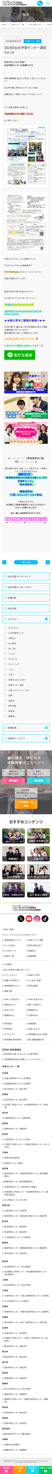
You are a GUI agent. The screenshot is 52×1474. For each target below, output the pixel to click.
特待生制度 (33, 985)
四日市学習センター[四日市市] (17, 1285)
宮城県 (5, 1094)
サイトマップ (9, 1034)
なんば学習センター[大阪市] (16, 1301)
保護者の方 (33, 1010)
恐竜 (10, 695)
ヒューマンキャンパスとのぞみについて (20, 934)
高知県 (5, 1372)
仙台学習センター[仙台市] (15, 1099)
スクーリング (13, 664)
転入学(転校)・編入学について (17, 969)
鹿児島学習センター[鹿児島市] (17, 1434)
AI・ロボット (13, 627)
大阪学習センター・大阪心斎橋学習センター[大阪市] (26, 1295)
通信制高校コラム (11, 985)
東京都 (5, 1168)
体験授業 (38, 780)
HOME (3, 24)
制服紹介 (32, 950)
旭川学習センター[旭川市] (15, 1089)
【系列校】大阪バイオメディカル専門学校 (21, 1054)
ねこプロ (12, 648)
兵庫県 (5, 1317)
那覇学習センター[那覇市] (15, 1450)
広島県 (5, 1327)
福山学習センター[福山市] (15, 1346)
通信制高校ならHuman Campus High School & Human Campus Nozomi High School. (27, 1461)
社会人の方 (9, 1010)
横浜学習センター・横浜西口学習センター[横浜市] (25, 1216)
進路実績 (32, 956)
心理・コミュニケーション (18, 690)
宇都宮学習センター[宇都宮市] (17, 1118)
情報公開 (8, 991)
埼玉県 (5, 1134)
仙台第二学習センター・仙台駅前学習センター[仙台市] (26, 1106)
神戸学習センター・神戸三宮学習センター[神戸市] (25, 1322)
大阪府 (5, 1290)
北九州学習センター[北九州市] (17, 1388)
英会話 (11, 711)
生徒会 (11, 700)
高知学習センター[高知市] (15, 1378)
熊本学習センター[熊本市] (15, 1412)
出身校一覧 (9, 956)
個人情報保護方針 (36, 1039)
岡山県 (5, 1351)
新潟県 (5, 1221)
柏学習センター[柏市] (13, 1163)
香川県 (5, 1362)
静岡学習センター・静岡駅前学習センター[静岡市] (25, 1248)
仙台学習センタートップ (19, 576)
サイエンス (12, 659)
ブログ (11, 674)
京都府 (5, 1306)
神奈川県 (6, 1205)
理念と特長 (9, 929)
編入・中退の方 (34, 1004)
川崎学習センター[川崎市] (15, 1210)
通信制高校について (12, 940)
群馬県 (5, 1123)
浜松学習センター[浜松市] (15, 1253)
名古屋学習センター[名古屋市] (17, 1266)
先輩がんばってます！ (17, 679)
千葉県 (5, 1152)
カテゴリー (13, 619)
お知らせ (12, 638)
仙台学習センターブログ (19, 587)
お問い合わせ (34, 1029)
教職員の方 (9, 1015)
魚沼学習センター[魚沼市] (15, 1232)
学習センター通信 (15, 685)
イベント (11, 653)
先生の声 (12, 608)
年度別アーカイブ (16, 738)
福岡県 (5, 1383)
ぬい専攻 (12, 643)
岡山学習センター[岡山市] (15, 1356)
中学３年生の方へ (35, 999)
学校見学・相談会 (26, 804)
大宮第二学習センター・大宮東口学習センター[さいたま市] (27, 1145)
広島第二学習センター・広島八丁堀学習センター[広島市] (26, 1339)
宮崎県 (5, 1418)
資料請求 (13, 780)
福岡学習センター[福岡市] (15, 1394)
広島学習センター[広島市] (15, 1333)
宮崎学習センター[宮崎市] (15, 1423)
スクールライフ (10, 975)
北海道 (5, 1073)
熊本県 (5, 1407)
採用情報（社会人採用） (38, 1034)
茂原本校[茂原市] (12, 1157)
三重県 (5, 1279)
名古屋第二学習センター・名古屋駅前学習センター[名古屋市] (25, 1273)
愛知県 (5, 1261)
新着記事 (12, 727)
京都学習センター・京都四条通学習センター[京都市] (26, 1311)
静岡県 (5, 1242)
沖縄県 (5, 1439)
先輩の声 (12, 597)
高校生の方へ (10, 1004)
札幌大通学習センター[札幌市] (17, 1078)
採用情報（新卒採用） (13, 1039)
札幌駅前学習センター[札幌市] (17, 1083)
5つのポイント (10, 950)
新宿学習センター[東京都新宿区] (18, 1181)
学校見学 (8, 1029)
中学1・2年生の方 (11, 999)
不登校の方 (33, 1015)
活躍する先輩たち (11, 980)
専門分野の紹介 (35, 945)
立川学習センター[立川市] (15, 1200)
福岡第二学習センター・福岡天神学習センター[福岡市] (26, 1400)
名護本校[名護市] (12, 1444)
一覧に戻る (26, 562)
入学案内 (8, 964)
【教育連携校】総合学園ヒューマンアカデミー (23, 1059)
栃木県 (5, 1112)
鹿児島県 (6, 1428)
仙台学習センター (35, 24)
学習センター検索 (35, 940)
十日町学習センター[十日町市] (17, 1237)
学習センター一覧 (17, 24)
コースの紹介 (10, 945)
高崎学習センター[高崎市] (15, 1128)
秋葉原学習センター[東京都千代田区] (20, 1186)
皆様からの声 (34, 975)
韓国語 (11, 716)
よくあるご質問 (34, 980)
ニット (10, 669)
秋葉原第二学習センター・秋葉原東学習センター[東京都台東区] (26, 1193)
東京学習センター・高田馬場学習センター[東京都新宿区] (26, 1174)
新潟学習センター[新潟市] (15, 1226)
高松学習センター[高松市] (15, 1367)
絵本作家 (12, 705)
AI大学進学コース (16, 633)
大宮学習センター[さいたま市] (17, 1139)
